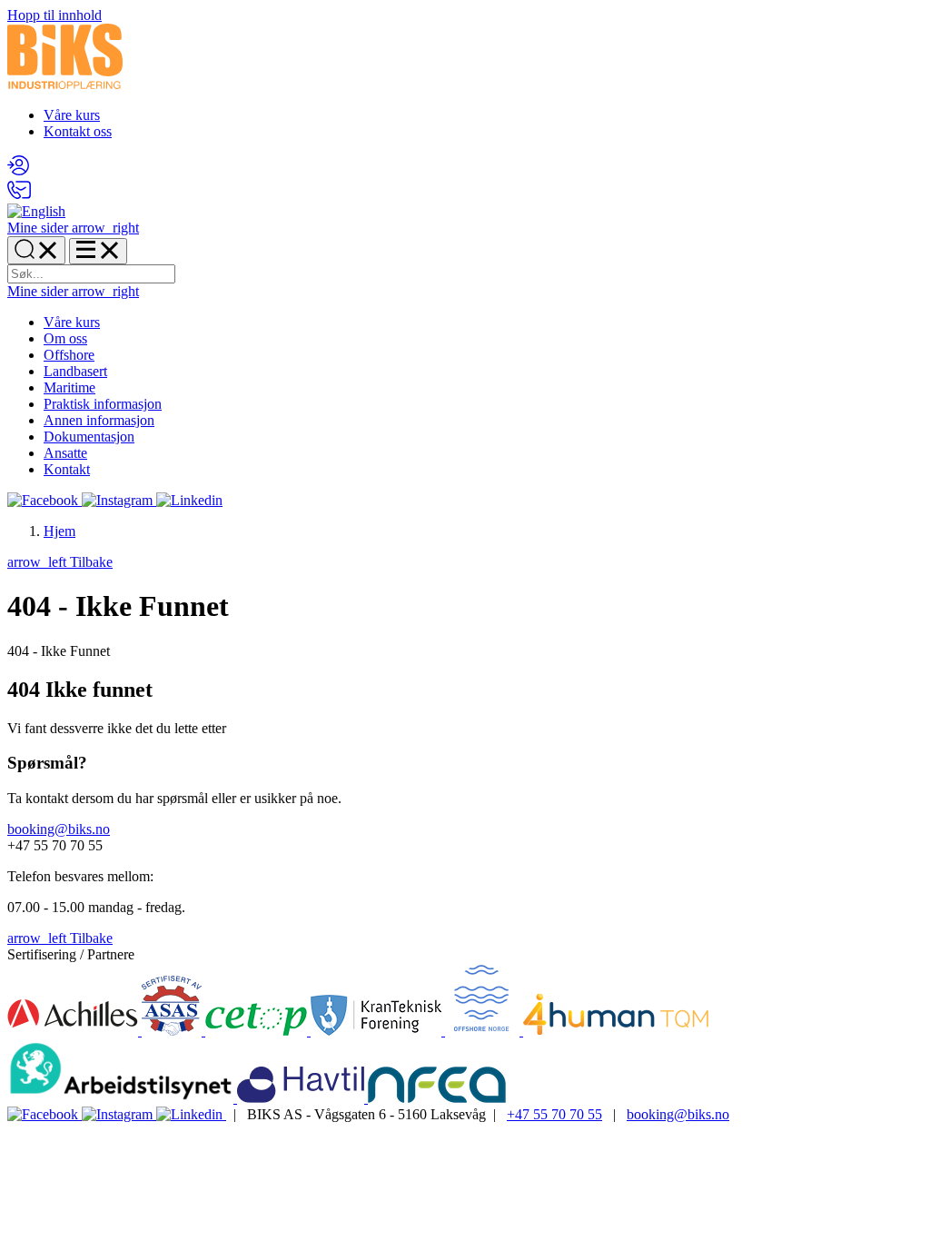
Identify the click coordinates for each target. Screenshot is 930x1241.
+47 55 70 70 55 (554, 1114)
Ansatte (65, 453)
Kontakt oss (78, 131)
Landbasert (75, 371)
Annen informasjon (99, 420)
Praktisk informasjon (103, 404)
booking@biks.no (58, 829)
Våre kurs (72, 115)
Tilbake (60, 562)
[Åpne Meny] (98, 251)
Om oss (65, 338)
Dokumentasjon (89, 436)
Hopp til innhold (54, 15)
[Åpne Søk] (36, 250)
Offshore (69, 354)
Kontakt (67, 469)
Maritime (69, 387)
